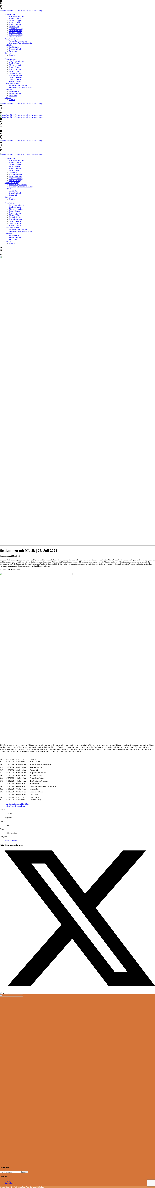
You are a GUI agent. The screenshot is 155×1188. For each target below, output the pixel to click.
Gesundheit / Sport (15, 29)
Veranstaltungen (10, 14)
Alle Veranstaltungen (16, 16)
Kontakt (12, 55)
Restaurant (13, 51)
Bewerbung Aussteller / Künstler (20, 43)
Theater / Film (14, 27)
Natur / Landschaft (15, 35)
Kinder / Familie (15, 18)
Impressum (8, 1181)
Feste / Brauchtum (15, 31)
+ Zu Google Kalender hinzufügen (17, 804)
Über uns (8, 53)
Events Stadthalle (15, 49)
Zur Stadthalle (14, 47)
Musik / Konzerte (15, 33)
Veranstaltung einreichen (18, 41)
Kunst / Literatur (15, 25)
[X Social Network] (80, 985)
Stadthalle (8, 45)
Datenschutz (9, 1183)
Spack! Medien (38, 1187)
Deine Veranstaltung (12, 39)
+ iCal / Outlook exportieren (15, 806)
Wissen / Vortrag (15, 37)
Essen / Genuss (14, 23)
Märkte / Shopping (15, 20)
